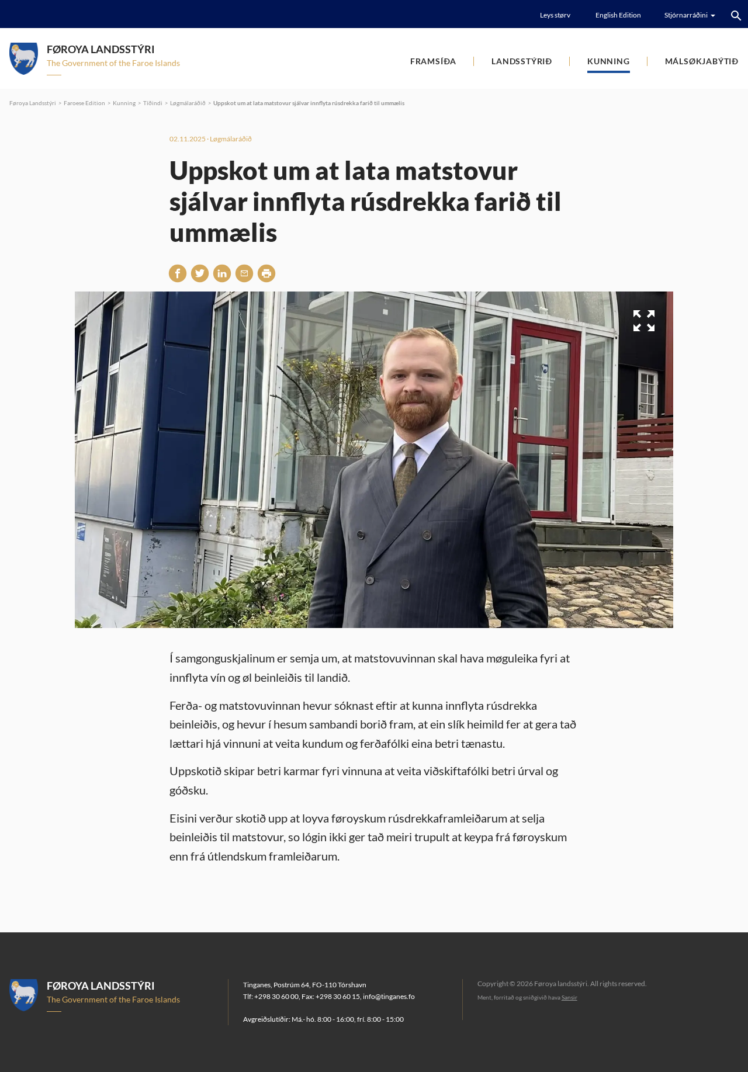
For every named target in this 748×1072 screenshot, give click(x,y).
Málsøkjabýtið (702, 61)
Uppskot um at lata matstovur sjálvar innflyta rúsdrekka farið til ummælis (308, 102)
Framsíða (433, 61)
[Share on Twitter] (200, 273)
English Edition (618, 15)
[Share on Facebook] (177, 273)
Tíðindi (152, 102)
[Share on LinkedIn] (222, 273)
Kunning (608, 61)
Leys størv (555, 15)
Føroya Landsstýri (32, 102)
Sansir (569, 997)
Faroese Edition (84, 102)
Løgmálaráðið (188, 102)
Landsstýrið (521, 61)
